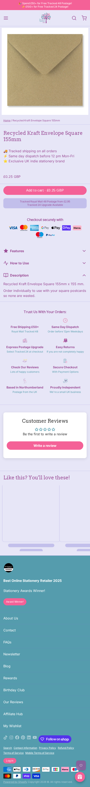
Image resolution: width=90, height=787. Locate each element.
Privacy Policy (47, 747)
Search (7, 747)
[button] (45, 190)
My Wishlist (12, 726)
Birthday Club (14, 690)
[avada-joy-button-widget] (80, 777)
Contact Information (25, 747)
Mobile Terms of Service (39, 752)
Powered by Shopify (15, 781)
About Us (10, 618)
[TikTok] (5, 739)
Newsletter (11, 654)
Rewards (10, 678)
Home (6, 120)
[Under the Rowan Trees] (45, 18)
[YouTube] (35, 739)
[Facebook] (17, 739)
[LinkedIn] (29, 739)
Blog (6, 666)
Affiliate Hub (13, 714)
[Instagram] (11, 739)
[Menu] (7, 18)
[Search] (72, 18)
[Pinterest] (23, 739)
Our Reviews (13, 702)
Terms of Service (13, 752)
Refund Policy (66, 747)
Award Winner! (15, 601)
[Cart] (82, 18)
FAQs (7, 642)
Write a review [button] (45, 445)
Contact (9, 630)
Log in (10, 760)
